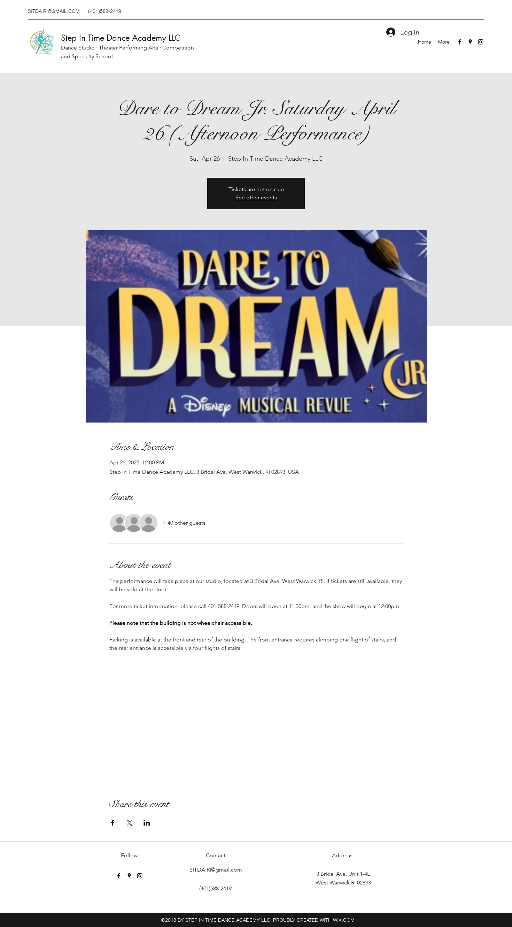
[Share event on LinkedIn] (146, 823)
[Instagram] (480, 41)
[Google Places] (470, 41)
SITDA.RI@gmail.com (215, 869)
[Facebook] (459, 41)
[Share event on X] (129, 823)
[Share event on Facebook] (112, 823)
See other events (256, 197)
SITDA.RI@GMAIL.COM (54, 11)
